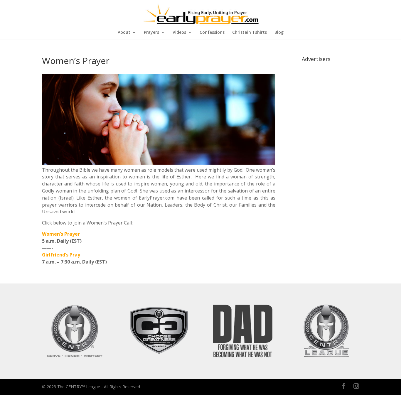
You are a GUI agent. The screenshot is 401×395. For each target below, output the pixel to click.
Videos (179, 32)
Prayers (151, 32)
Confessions (212, 32)
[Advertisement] (330, 153)
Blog (279, 32)
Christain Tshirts (249, 32)
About (124, 32)
